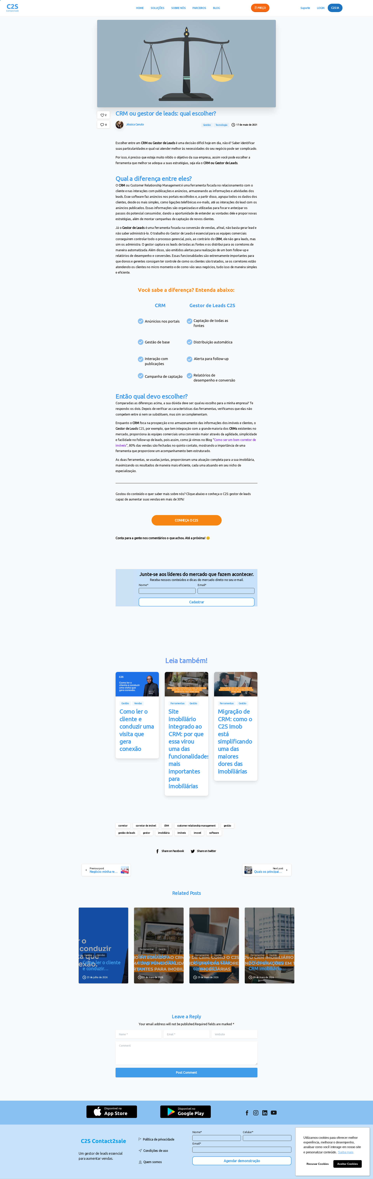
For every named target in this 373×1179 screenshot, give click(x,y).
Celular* (248, 1132)
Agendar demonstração (242, 1161)
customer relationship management (196, 825)
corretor (123, 825)
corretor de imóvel (146, 825)
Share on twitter (206, 851)
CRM (166, 825)
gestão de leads (126, 833)
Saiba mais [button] (345, 1152)
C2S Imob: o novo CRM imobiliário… (267, 965)
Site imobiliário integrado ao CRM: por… (157, 962)
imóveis (182, 833)
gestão (227, 825)
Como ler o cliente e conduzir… (102, 965)
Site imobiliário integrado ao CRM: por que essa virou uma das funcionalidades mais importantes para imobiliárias (189, 748)
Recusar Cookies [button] (318, 1163)
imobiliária (163, 833)
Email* (202, 585)
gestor (146, 833)
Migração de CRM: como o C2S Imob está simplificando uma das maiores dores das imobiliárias (235, 741)
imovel (197, 833)
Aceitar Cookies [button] (347, 1163)
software (214, 833)
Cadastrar (196, 602)
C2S (130, 428)
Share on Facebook (173, 851)
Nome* (143, 585)
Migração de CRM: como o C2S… (211, 965)
